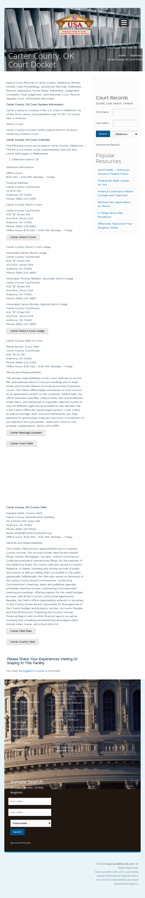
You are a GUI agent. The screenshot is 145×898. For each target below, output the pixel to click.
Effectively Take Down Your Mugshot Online (115, 225)
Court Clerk (19, 722)
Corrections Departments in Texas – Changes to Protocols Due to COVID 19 (73, 713)
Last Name (102, 123)
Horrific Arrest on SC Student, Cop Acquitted (72, 745)
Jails (14, 708)
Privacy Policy (21, 742)
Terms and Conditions (26, 735)
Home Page (19, 695)
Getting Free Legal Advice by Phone (114, 204)
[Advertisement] (45, 477)
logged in (29, 670)
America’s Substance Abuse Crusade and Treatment (115, 193)
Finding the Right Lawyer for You (113, 182)
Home (122, 55)
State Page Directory (25, 701)
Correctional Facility (24, 715)
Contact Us (19, 749)
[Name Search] (74, 24)
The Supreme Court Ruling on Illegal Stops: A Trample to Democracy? (72, 730)
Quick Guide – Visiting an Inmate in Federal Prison (113, 171)
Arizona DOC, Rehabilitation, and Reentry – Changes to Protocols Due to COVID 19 (74, 696)
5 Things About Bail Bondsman (110, 215)
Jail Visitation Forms (24, 729)
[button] (124, 23)
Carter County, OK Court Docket (125, 59)
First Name (102, 112)
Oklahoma (136, 55)
